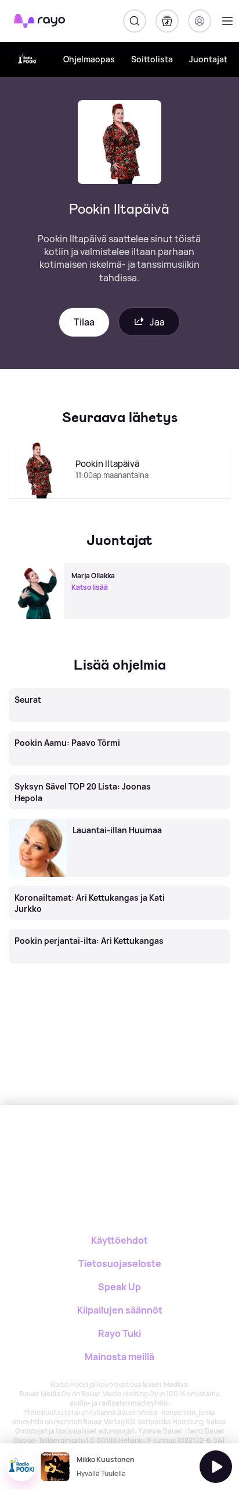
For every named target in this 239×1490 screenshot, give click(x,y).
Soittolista (152, 59)
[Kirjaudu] (199, 21)
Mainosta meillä (119, 1356)
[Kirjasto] (167, 21)
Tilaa (84, 322)
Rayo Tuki (119, 1333)
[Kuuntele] (216, 1466)
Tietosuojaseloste (119, 1263)
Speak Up (119, 1286)
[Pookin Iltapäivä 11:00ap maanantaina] (119, 497)
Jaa (157, 322)
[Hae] (134, 21)
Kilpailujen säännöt (119, 1310)
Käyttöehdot (119, 1240)
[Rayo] (94, 1145)
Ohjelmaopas (89, 59)
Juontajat (208, 59)
